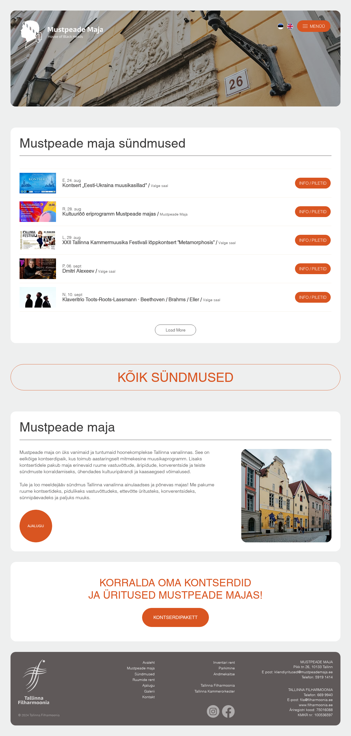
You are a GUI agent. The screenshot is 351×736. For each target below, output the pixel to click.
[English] (290, 26)
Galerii (149, 691)
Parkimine (227, 668)
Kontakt (148, 697)
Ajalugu (148, 685)
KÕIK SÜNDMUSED (175, 377)
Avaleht (149, 662)
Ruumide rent (144, 679)
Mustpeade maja (141, 668)
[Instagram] (213, 711)
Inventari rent (224, 662)
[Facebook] (228, 711)
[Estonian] (280, 26)
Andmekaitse (224, 674)
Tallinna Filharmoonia (218, 685)
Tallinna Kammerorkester (215, 691)
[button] (104, 185)
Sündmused (145, 674)
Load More (176, 330)
